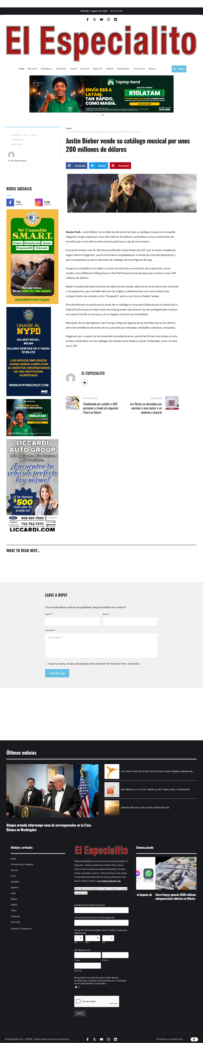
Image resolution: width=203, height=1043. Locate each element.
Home (69, 128)
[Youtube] (101, 19)
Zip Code (78, 970)
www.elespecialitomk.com (109, 881)
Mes (87, 942)
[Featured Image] (52, 791)
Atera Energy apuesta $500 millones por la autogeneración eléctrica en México (160, 896)
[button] (5, 93)
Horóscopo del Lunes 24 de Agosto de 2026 (145, 808)
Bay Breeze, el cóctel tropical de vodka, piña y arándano (155, 790)
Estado (105, 960)
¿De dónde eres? (82, 950)
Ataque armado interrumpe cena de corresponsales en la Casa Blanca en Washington (48, 827)
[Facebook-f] (87, 19)
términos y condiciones (170, 1039)
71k (18, 202)
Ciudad (77, 960)
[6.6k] (39, 202)
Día (75, 942)
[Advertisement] (92, 710)
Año (104, 942)
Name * (49, 614)
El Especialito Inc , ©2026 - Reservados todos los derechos (37, 1039)
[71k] (10, 202)
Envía (80, 1013)
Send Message (57, 673)
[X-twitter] (94, 19)
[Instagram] (108, 19)
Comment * (50, 630)
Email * (106, 614)
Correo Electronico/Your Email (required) (94, 917)
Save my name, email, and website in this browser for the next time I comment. (94, 663)
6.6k (47, 202)
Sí (79, 987)
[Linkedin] (115, 19)
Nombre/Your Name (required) (89, 905)
